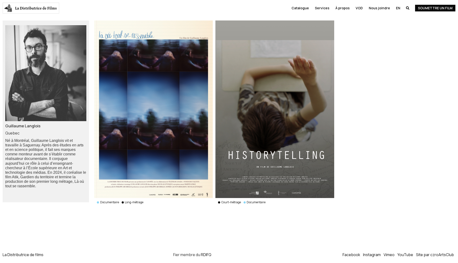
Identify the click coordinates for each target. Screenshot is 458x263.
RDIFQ (206, 254)
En (398, 8)
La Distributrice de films (23, 254)
